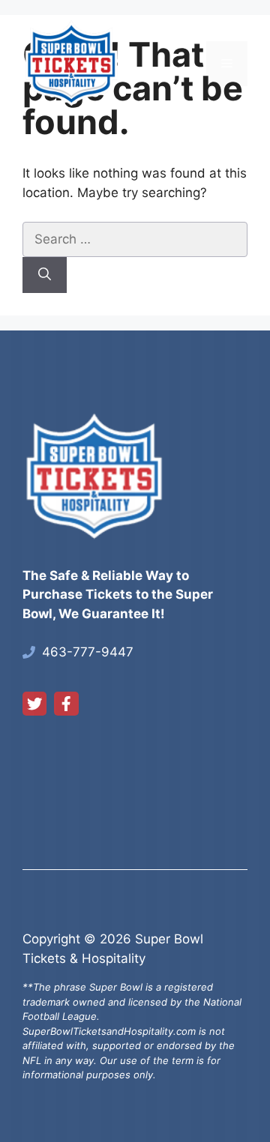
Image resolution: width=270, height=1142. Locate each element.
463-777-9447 (88, 651)
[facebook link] (66, 704)
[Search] (44, 275)
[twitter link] (34, 704)
